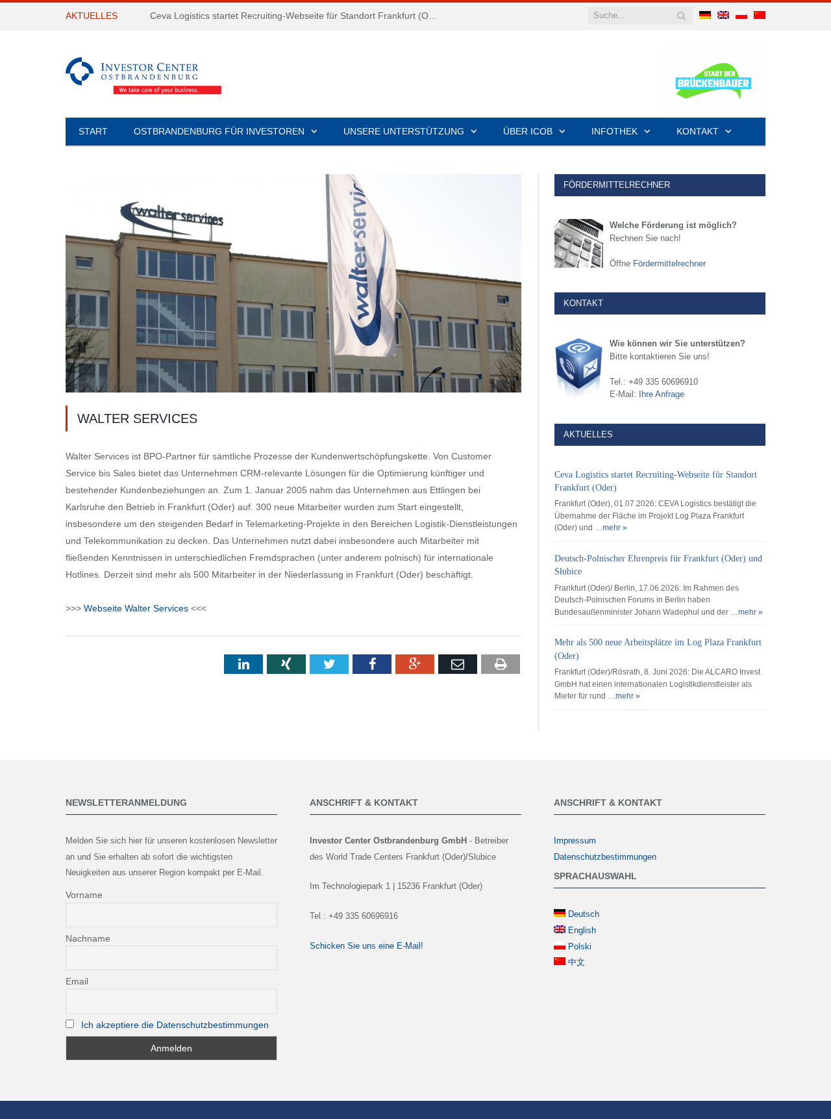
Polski (579, 946)
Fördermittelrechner (669, 263)
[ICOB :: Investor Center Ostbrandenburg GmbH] (143, 73)
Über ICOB (527, 131)
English (582, 930)
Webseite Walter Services (136, 608)
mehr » (614, 527)
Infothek (614, 131)
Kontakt (697, 131)
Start (93, 131)
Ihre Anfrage (661, 394)
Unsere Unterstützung (403, 131)
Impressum (575, 840)
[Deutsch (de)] (705, 15)
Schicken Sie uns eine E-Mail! (366, 946)
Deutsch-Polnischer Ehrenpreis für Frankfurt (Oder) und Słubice (281, 15)
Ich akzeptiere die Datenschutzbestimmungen (175, 1025)
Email (77, 981)
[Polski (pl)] (741, 15)
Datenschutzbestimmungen (605, 857)
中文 (576, 962)
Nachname (88, 938)
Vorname (84, 895)
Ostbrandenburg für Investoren (219, 131)
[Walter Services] (293, 285)
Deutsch (583, 914)
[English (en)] (723, 15)
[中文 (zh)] (759, 15)
